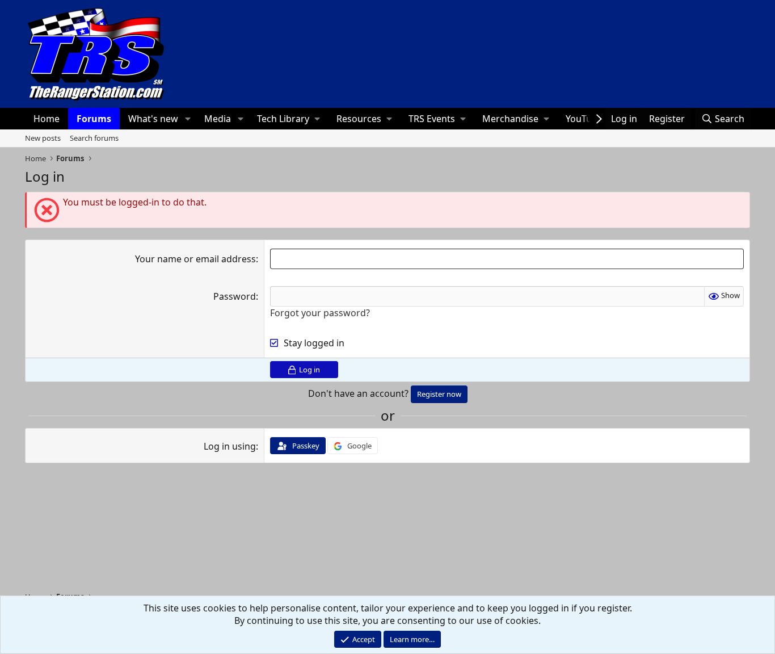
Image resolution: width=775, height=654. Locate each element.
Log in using (230, 446)
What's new (153, 118)
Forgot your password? (320, 313)
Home (46, 118)
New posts (43, 138)
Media (217, 118)
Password (234, 296)
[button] (187, 118)
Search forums (94, 138)
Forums (94, 118)
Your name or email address (195, 259)
